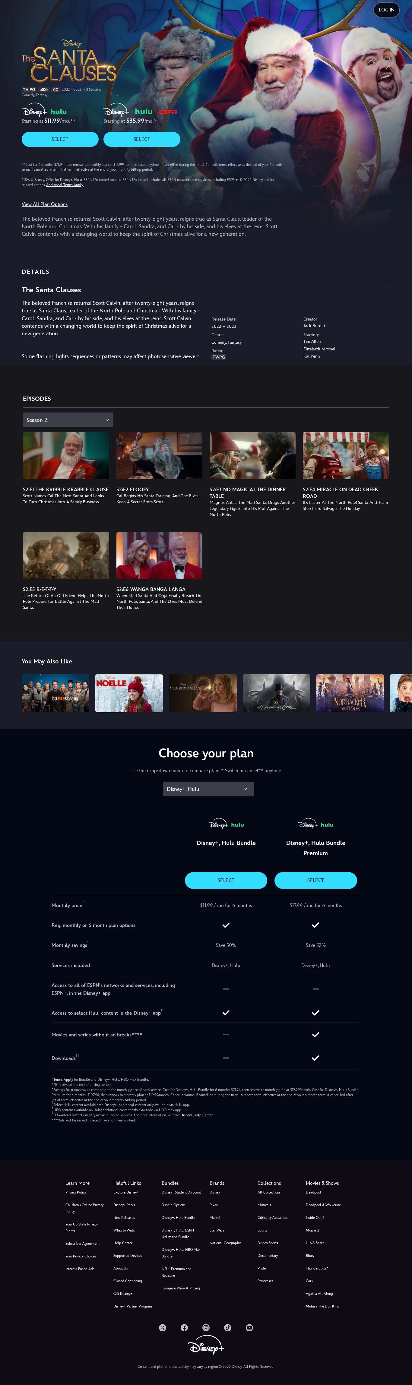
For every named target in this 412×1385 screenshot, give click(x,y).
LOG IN (387, 10)
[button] (133, 1183)
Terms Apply (63, 1079)
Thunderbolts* (317, 1268)
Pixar (213, 1205)
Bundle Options (173, 1205)
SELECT (60, 139)
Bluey (310, 1256)
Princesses (265, 1281)
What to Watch (124, 1230)
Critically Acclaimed (273, 1218)
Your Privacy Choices (80, 1256)
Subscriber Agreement (82, 1243)
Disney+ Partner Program (132, 1306)
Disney (215, 1192)
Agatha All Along (319, 1294)
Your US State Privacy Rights (81, 1227)
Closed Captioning (127, 1281)
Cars (309, 1281)
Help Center (122, 1243)
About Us (120, 1268)
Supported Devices (127, 1256)
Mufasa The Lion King (322, 1306)
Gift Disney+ (122, 1294)
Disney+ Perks (124, 1205)
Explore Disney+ (126, 1192)
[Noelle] (129, 693)
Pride (262, 1268)
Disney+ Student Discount (181, 1192)
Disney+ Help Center (196, 1115)
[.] (162, 1327)
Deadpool (313, 1192)
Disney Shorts (268, 1243)
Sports (262, 1230)
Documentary (268, 1256)
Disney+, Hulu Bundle (178, 1218)
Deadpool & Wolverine (323, 1205)
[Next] (400, 692)
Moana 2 (312, 1230)
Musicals (264, 1205)
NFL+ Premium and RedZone (177, 1272)
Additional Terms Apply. (65, 185)
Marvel (215, 1218)
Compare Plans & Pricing (181, 1288)
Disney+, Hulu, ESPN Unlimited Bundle (178, 1233)
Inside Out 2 (315, 1218)
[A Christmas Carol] (276, 693)
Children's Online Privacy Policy (84, 1208)
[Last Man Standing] (55, 693)
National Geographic (225, 1243)
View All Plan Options (45, 204)
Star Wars (217, 1230)
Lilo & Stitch (315, 1243)
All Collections (269, 1192)
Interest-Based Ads (79, 1269)
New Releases (124, 1218)
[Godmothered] (202, 693)
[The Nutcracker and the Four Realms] (350, 693)
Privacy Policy (75, 1192)
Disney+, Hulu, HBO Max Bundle (181, 1252)
